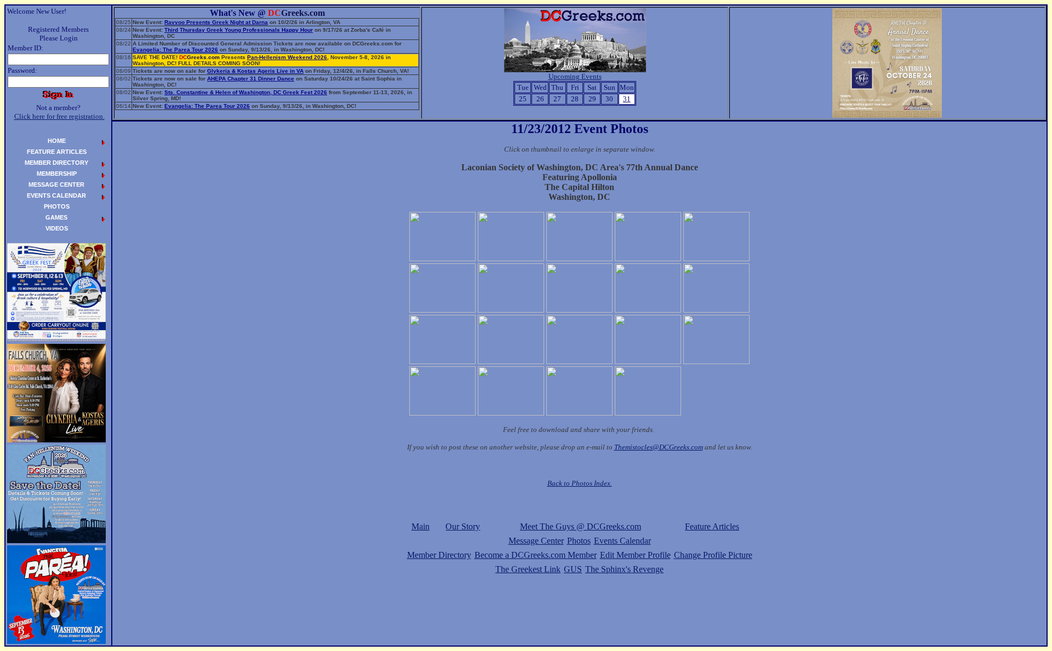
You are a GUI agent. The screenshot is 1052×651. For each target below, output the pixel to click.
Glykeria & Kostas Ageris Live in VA (255, 71)
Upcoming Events (575, 76)
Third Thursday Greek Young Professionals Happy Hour (238, 30)
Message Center (536, 540)
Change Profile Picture (713, 555)
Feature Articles (712, 526)
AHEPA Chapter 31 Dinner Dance (250, 79)
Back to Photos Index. (579, 483)
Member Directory (439, 555)
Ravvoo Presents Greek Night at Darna (216, 22)
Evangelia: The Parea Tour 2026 (175, 50)
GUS (573, 569)
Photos (579, 540)
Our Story (462, 526)
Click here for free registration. (59, 116)
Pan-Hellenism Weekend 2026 (287, 57)
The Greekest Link (528, 569)
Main (420, 526)
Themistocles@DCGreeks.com (658, 447)
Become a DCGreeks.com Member (535, 555)
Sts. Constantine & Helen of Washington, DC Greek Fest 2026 (245, 92)
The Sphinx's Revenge (624, 569)
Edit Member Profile (635, 555)
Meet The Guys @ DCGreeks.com (580, 526)
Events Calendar (622, 540)
